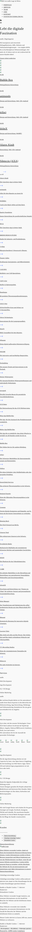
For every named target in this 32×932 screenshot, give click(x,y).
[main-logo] (16, 1)
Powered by (12, 931)
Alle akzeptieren (5, 928)
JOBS (5, 12)
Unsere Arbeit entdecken (8, 58)
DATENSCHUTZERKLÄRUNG (13, 16)
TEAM (6, 9)
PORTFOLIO (8, 5)
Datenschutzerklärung (7, 871)
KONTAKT (7, 14)
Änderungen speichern (25, 928)
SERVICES (7, 7)
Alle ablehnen (14, 928)
